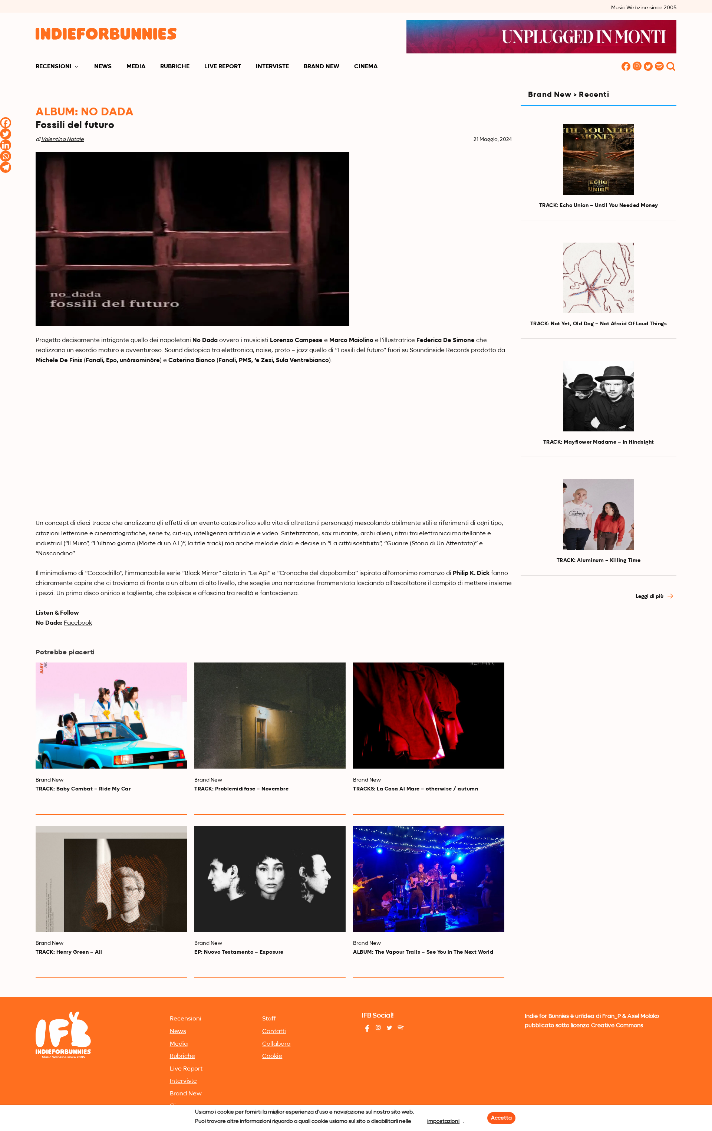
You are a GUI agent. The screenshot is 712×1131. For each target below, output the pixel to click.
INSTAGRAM (637, 67)
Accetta (501, 1118)
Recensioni (54, 67)
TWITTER (648, 67)
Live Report (222, 67)
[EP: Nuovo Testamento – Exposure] (270, 879)
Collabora (276, 1044)
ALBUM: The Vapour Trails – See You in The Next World (423, 952)
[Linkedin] (5, 145)
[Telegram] (5, 167)
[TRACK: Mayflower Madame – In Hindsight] (598, 396)
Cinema (366, 67)
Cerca (670, 67)
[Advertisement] (598, 673)
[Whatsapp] (5, 156)
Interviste (272, 67)
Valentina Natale (62, 139)
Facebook (78, 623)
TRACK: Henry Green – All (69, 952)
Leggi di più (650, 596)
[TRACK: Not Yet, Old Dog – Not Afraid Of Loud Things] (598, 278)
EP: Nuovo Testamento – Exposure (239, 952)
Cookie (272, 1056)
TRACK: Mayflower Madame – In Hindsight (598, 442)
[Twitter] (5, 133)
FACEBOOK (626, 67)
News (103, 67)
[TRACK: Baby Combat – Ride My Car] (111, 716)
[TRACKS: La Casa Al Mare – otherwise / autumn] (428, 716)
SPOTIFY (659, 67)
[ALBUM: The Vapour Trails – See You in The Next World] (428, 879)
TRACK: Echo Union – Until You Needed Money (598, 205)
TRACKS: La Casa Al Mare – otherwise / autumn (415, 789)
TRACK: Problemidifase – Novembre (241, 789)
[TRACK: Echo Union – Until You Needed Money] (598, 159)
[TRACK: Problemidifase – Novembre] (270, 716)
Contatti (274, 1032)
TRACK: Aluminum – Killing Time (599, 560)
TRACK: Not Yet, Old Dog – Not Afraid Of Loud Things (598, 323)
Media (135, 67)
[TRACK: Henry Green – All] (111, 879)
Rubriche (174, 67)
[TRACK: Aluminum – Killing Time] (598, 514)
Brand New (321, 67)
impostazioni (443, 1121)
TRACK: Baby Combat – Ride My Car (83, 789)
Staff (269, 1019)
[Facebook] (5, 122)
